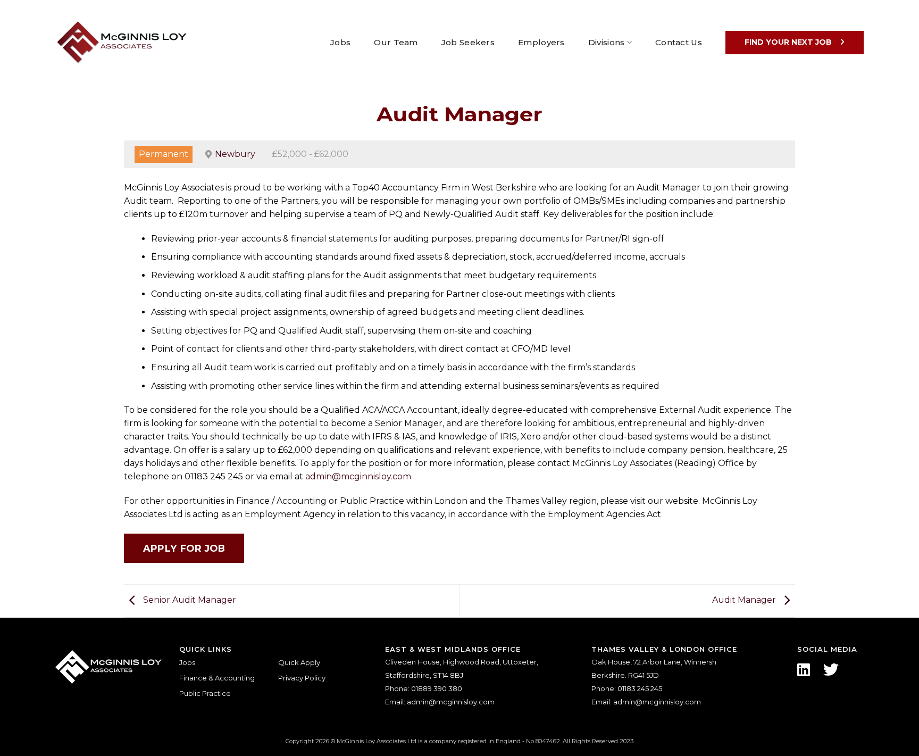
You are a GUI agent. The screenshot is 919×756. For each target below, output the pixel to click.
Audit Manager (745, 600)
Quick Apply (299, 662)
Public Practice (205, 693)
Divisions (606, 42)
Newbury (235, 154)
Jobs (340, 42)
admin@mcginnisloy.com (358, 476)
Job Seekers (468, 42)
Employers (541, 42)
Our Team (395, 42)
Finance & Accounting (217, 678)
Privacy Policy (301, 678)
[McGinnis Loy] (121, 42)
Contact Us (678, 42)
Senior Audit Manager (188, 600)
